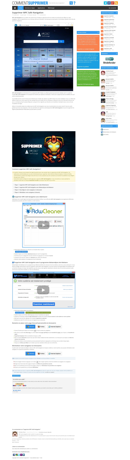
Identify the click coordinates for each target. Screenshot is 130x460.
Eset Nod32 (105, 134)
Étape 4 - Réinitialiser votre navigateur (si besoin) (27, 192)
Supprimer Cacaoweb (109, 37)
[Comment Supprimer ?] (30, 3)
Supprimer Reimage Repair (110, 26)
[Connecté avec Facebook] (14, 455)
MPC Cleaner (41, 93)
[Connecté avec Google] (16, 455)
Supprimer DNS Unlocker (110, 30)
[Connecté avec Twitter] (19, 455)
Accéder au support (49, 372)
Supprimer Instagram (109, 41)
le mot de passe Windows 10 (111, 75)
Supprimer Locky (108, 48)
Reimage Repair (109, 116)
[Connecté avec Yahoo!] (21, 455)
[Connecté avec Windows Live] (24, 455)
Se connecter (112, 8)
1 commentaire (42, 15)
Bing (29, 102)
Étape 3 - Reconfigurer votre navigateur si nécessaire (28, 190)
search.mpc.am (16, 375)
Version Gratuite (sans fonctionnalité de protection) (38, 312)
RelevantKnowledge (110, 102)
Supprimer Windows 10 (109, 44)
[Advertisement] (43, 120)
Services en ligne (30, 8)
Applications (41, 8)
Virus (20, 8)
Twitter (105, 3)
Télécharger (51, 8)
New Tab (107, 83)
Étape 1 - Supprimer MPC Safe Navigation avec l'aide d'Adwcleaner (32, 185)
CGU (41, 457)
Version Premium (20, 312)
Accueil (15, 8)
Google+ (112, 3)
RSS (116, 3)
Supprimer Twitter (108, 34)
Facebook (109, 3)
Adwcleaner (106, 129)
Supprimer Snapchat (108, 16)
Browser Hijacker (32, 15)
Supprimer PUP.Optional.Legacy (85, 84)
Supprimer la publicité (83, 66)
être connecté (21, 448)
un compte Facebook (110, 122)
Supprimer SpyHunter (109, 19)
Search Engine (109, 96)
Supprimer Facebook (109, 23)
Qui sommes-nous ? (34, 457)
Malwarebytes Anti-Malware (109, 132)
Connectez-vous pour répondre (45, 432)
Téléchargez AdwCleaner (21, 251)
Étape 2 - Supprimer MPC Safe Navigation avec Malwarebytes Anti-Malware (34, 187)
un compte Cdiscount (110, 109)
